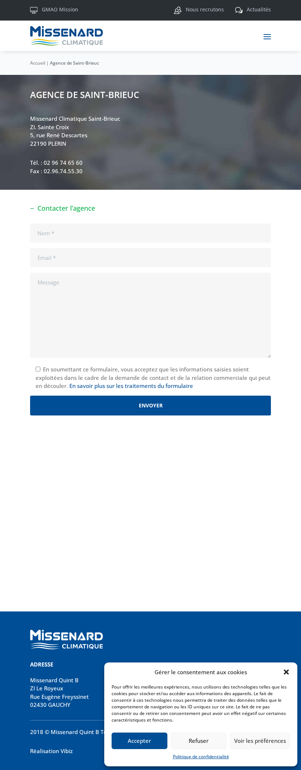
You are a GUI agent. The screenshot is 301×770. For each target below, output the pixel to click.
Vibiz (67, 751)
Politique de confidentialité (201, 756)
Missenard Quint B (54, 680)
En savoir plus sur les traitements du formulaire (131, 385)
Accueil (37, 63)
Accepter (139, 740)
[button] (286, 672)
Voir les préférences (260, 740)
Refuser (198, 740)
